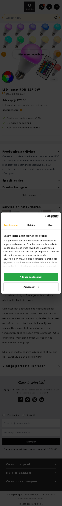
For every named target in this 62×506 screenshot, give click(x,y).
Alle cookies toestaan (31, 277)
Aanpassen (29, 286)
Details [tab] (31, 225)
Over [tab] (50, 225)
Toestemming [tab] (11, 225)
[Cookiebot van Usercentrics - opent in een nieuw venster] (45, 217)
